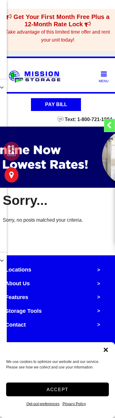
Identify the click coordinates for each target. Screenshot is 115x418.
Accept (57, 389)
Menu (104, 81)
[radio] (11, 151)
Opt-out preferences (42, 404)
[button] (106, 350)
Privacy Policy (74, 404)
